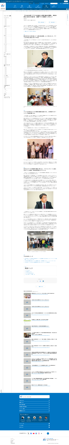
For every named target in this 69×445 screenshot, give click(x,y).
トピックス (5, 44)
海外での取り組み (22, 404)
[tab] (61, 3)
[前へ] (66, 9)
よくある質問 (42, 3)
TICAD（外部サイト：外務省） (30, 274)
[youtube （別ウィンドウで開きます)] (33, 433)
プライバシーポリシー (14, 1)
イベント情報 (5, 75)
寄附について (31, 3)
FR (65, 3)
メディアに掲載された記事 (7, 54)
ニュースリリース (6, 17)
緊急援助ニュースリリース (7, 26)
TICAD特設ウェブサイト (29, 271)
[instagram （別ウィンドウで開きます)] (39, 433)
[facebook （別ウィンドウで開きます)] (31, 433)
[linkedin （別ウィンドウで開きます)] (36, 433)
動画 (4, 95)
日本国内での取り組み (23, 406)
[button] (42, 22)
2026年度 (5, 28)
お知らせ (5, 35)
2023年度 (5, 22)
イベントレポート (6, 76)
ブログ (5, 52)
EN (64, 3)
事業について (21, 402)
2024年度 (5, 21)
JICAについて (21, 400)
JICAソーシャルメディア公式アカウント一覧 (7, 97)
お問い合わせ (46, 3)
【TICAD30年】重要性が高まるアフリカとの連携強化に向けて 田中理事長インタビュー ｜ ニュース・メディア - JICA (39, 260)
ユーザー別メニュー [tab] (25, 414)
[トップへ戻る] (48, 433)
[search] (54, 3)
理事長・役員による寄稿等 (7, 65)
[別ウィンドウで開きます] (37, 281)
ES (67, 3)
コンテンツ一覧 (37, 3)
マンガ (5, 91)
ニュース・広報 (21, 408)
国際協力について (22, 410)
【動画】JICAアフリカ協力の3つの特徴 (29, 31)
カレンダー (6, 92)
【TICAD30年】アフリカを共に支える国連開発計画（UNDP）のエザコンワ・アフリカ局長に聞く (37, 262)
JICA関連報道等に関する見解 (7, 86)
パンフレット (6, 90)
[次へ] (68, 9)
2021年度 (5, 24)
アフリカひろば (28, 270)
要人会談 (5, 56)
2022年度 (5, 23)
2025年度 (5, 20)
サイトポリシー (12, 438)
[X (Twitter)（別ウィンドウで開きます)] (28, 433)
